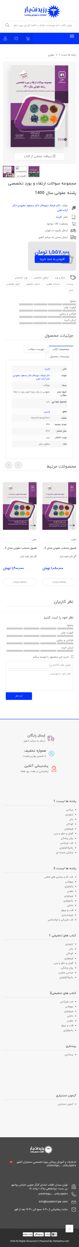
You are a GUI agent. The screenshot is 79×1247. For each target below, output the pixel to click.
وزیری (47, 411)
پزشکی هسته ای (64, 852)
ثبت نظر (19, 696)
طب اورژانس (66, 843)
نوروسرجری (67, 915)
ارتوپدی (69, 814)
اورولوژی (68, 828)
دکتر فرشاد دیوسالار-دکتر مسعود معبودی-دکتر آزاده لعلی (31, 377)
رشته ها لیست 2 (67, 55)
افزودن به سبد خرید (52, 259)
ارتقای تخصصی (41, 277)
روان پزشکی (67, 838)
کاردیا (59, 217)
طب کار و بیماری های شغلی (58, 877)
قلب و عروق (67, 910)
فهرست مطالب (36, 349)
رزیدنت (69, 284)
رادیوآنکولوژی (66, 847)
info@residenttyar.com (53, 1202)
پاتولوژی (69, 886)
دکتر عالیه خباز (67, 556)
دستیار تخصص (33, 284)
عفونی (51, 55)
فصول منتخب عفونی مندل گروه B (59, 548)
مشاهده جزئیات (59, 582)
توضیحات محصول (59, 356)
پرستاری (69, 1054)
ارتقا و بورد (60, 277)
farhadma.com (61, 1241)
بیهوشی (69, 881)
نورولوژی (68, 896)
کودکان (69, 824)
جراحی (69, 809)
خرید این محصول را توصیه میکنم (51, 657)
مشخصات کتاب (61, 349)
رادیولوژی (68, 900)
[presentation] (8, 465)
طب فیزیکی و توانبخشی (60, 919)
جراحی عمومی (65, 972)
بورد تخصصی (21, 277)
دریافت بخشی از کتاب (38, 156)
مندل (71, 290)
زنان (71, 819)
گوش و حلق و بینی (63, 833)
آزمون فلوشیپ (13, 284)
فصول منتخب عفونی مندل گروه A (20, 548)
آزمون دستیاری (65, 1104)
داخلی (70, 905)
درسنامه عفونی (53, 284)
